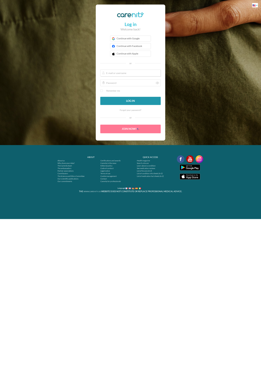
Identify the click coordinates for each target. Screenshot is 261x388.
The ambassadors (64, 168)
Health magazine (143, 160)
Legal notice (105, 171)
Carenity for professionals (110, 181)
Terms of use (105, 173)
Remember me (113, 90)
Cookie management (108, 176)
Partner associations (66, 171)
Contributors (63, 173)
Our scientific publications (68, 179)
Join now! (129, 128)
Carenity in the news (108, 163)
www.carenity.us (92, 191)
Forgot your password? (130, 110)
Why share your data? (66, 163)
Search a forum (143, 163)
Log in (130, 100)
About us (61, 160)
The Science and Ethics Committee (71, 176)
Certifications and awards (110, 160)
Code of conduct (107, 168)
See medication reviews (146, 168)
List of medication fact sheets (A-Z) (150, 176)
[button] (130, 55)
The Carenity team (65, 166)
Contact (103, 179)
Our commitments (65, 181)
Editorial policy (106, 166)
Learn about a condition (146, 166)
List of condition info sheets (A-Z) (150, 173)
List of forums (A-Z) (144, 171)
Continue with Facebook (129, 45)
